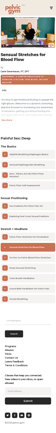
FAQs (8, 353)
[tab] (4, 90)
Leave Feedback (14, 361)
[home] (10, 8)
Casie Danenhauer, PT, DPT (15, 71)
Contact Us (11, 357)
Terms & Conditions (16, 365)
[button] (51, 8)
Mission (9, 350)
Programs (10, 346)
